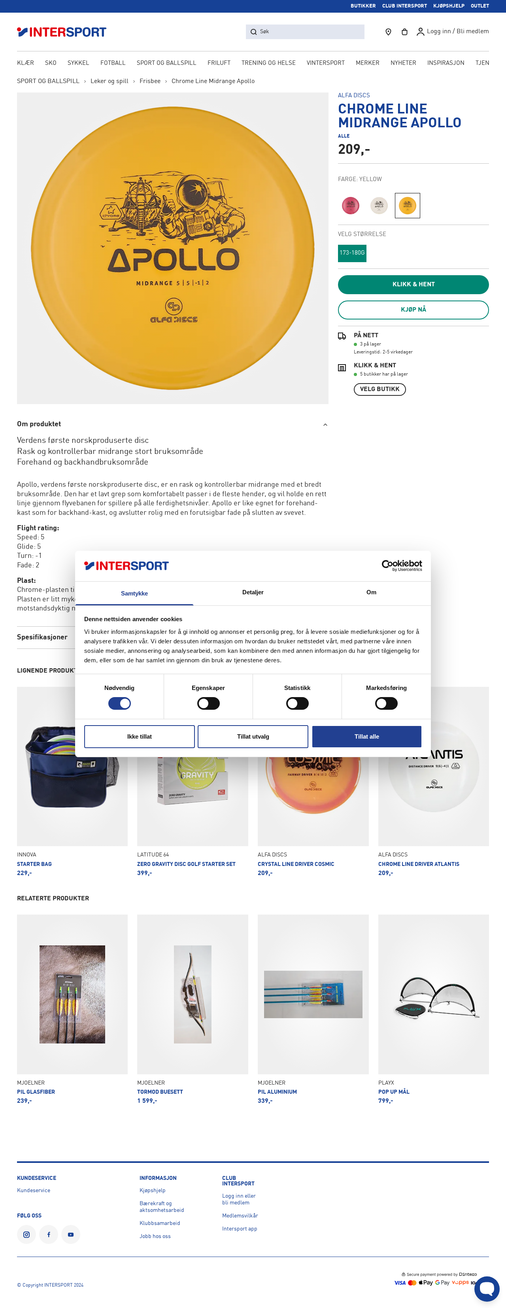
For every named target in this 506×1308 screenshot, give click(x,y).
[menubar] (253, 64)
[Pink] (350, 205)
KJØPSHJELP (448, 6)
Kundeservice (33, 1190)
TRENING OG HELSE (269, 63)
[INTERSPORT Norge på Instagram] (26, 1234)
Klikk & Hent (414, 285)
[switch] (208, 703)
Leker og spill (109, 81)
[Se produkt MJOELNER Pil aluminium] (313, 1009)
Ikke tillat (139, 736)
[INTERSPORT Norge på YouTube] (70, 1234)
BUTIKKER (363, 6)
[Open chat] (487, 1289)
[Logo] (66, 32)
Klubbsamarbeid (160, 1223)
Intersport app (239, 1229)
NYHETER (403, 63)
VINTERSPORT (326, 63)
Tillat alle (367, 736)
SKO (51, 63)
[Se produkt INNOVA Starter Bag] (72, 782)
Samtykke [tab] (134, 593)
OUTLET (480, 6)
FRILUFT (219, 63)
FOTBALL (113, 63)
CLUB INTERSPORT (404, 6)
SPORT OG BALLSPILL (166, 63)
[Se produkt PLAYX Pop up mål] (433, 1009)
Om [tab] (371, 592)
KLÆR (25, 63)
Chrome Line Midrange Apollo (213, 81)
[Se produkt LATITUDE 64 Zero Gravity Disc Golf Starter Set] (192, 782)
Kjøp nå (413, 310)
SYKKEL (78, 63)
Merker (368, 63)
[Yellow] (407, 205)
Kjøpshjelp (153, 1190)
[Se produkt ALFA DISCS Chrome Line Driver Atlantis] (433, 782)
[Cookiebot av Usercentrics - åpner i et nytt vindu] (387, 566)
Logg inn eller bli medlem (239, 1199)
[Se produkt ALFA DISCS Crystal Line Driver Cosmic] (313, 782)
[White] (379, 205)
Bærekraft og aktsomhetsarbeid (162, 1207)
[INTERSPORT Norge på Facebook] (48, 1234)
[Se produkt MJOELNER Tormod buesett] (192, 1009)
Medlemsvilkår (240, 1216)
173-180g (352, 253)
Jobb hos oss (155, 1236)
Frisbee (150, 81)
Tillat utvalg (253, 736)
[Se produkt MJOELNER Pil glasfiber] (72, 1009)
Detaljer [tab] (253, 592)
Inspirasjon (445, 63)
